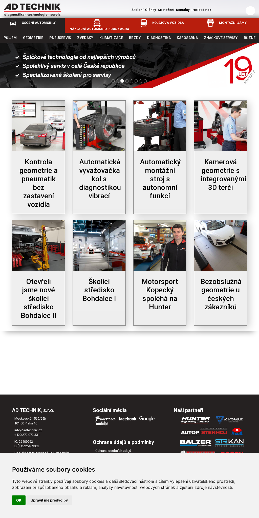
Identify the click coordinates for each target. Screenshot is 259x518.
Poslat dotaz (201, 10)
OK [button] (18, 500)
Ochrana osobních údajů (113, 451)
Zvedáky (85, 38)
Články (150, 10)
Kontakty (183, 10)
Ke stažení (166, 10)
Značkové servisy (221, 38)
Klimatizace (111, 38)
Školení (137, 10)
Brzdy (135, 38)
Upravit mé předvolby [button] (49, 500)
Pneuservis (60, 38)
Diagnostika (159, 38)
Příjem (10, 38)
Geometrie (33, 38)
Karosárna (187, 38)
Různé (249, 38)
